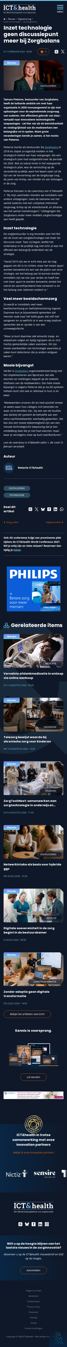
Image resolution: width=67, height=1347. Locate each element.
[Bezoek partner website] (38, 1173)
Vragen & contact (33, 1290)
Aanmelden (33, 1270)
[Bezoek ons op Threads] (20, 1224)
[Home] (4, 19)
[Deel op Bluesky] (43, 509)
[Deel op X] (62, 52)
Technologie (16, 495)
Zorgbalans (52, 147)
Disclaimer (33, 1312)
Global (34, 1323)
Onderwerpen (33, 1301)
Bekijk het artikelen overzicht (27, 1014)
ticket (17, 550)
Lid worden (33, 1077)
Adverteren (33, 1296)
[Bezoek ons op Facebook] (34, 1224)
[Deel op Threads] (56, 52)
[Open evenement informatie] (58, 1338)
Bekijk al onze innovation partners (33, 1152)
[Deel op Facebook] (49, 509)
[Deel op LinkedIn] (55, 509)
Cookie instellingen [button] (33, 1328)
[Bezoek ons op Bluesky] (27, 1224)
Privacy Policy (33, 1306)
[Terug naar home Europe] (20, 8)
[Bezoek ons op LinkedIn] (40, 1224)
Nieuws (11, 19)
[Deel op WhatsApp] (61, 509)
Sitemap (33, 1317)
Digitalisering (24, 19)
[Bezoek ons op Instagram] (47, 1224)
